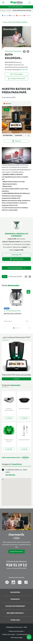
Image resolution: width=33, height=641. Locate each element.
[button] (29, 2)
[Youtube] (13, 582)
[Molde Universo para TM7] (8, 430)
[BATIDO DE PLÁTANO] (16, 298)
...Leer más (24, 69)
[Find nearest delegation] (3, 2)
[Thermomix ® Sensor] (24, 430)
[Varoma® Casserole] (24, 399)
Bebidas (6, 308)
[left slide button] (4, 328)
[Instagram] (20, 582)
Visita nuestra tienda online (15, 6)
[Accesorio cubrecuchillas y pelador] (8, 399)
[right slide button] (29, 328)
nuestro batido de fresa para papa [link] (22, 10)
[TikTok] (26, 582)
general (9, 10)
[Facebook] (7, 582)
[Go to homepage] (16, 3)
